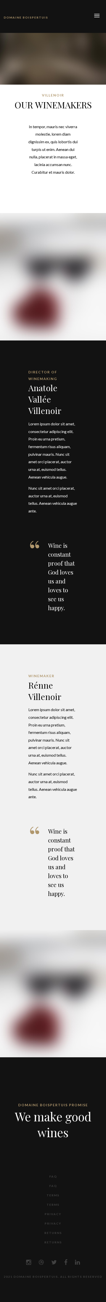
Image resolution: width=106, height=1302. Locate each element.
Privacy (53, 1214)
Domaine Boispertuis (26, 17)
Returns (53, 1233)
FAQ (53, 1176)
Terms (53, 1195)
